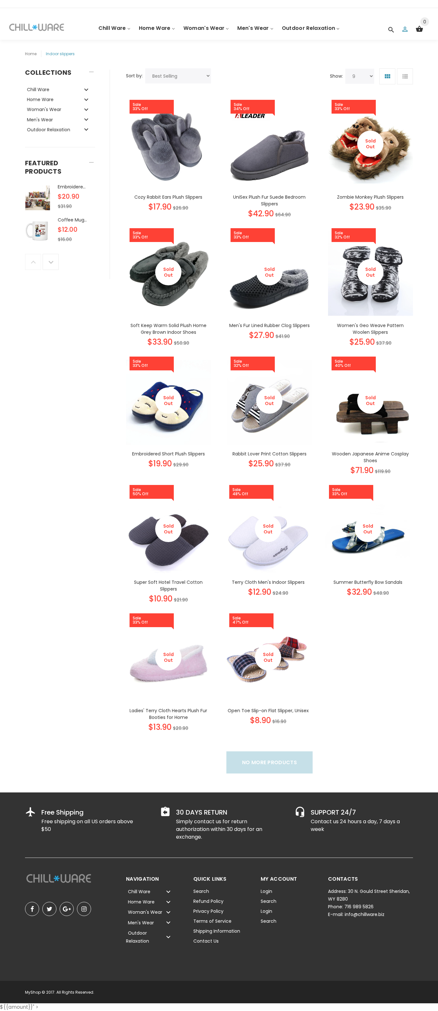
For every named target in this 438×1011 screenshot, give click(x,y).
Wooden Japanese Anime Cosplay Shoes (370, 457)
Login (266, 891)
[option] (60, 199)
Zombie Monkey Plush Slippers (370, 197)
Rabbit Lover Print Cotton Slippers (269, 454)
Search (201, 891)
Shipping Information (216, 931)
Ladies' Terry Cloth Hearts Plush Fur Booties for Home (168, 714)
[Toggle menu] (86, 89)
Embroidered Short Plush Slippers (168, 454)
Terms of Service (212, 921)
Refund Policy (208, 901)
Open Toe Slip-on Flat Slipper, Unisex (268, 710)
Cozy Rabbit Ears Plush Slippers (168, 197)
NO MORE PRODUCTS (269, 762)
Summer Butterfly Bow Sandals (367, 582)
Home (31, 53)
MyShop (33, 992)
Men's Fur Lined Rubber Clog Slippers (269, 325)
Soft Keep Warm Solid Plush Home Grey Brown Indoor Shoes (168, 328)
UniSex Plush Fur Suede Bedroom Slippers (269, 200)
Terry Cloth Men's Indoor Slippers (268, 582)
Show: (336, 76)
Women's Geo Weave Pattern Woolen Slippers (370, 328)
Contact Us (206, 941)
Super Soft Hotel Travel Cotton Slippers (168, 585)
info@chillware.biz (364, 914)
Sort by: (134, 76)
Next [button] (51, 262)
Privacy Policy (208, 911)
